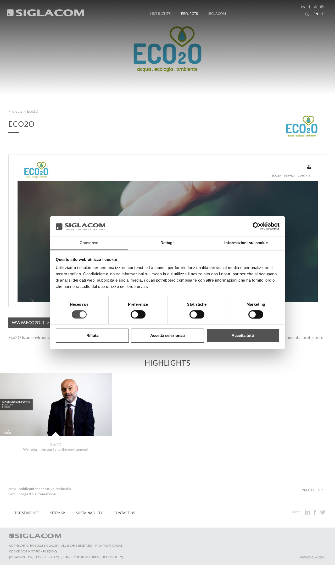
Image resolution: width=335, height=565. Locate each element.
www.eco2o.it (28, 323)
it (322, 14)
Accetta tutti (243, 335)
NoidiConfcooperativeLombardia (45, 489)
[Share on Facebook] (315, 512)
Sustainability (89, 513)
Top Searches (26, 513)
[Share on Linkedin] (308, 512)
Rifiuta (92, 335)
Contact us (124, 513)
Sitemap (57, 513)
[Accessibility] (112, 557)
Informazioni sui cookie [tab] (245, 243)
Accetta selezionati (167, 335)
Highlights (160, 13)
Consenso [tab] (89, 243)
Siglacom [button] (217, 13)
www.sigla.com (312, 557)
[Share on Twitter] (322, 512)
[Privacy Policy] (21, 557)
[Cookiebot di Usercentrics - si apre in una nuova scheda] (257, 226)
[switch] (138, 314)
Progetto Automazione (37, 494)
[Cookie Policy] (47, 557)
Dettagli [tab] (167, 243)
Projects (189, 13)
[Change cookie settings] (80, 557)
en (316, 14)
